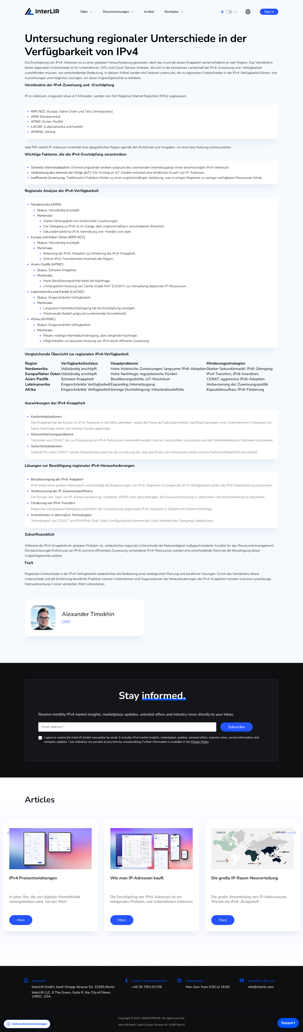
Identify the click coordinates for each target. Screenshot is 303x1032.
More (21, 920)
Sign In (269, 11)
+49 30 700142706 (147, 987)
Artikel (149, 11)
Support (288, 1022)
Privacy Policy (199, 742)
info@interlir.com (261, 987)
